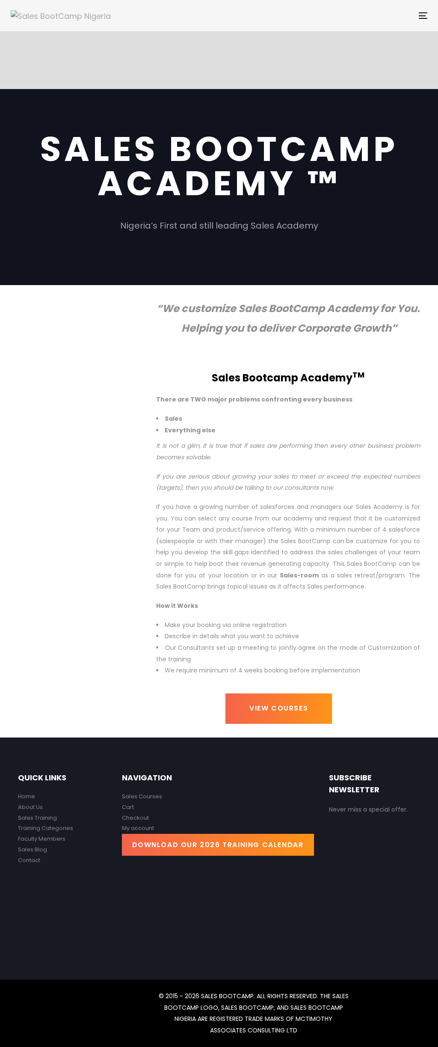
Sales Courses (142, 796)
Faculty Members (41, 839)
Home (26, 796)
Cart (128, 807)
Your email (355, 893)
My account (138, 828)
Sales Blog (32, 849)
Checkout (135, 818)
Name (347, 852)
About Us (30, 807)
